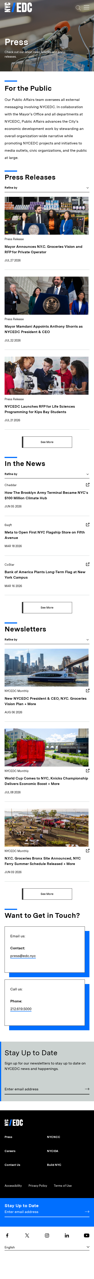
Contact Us (12, 1165)
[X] (27, 1235)
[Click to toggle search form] (78, 7)
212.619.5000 (20, 1009)
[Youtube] (86, 1235)
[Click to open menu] (86, 7)
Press (8, 1137)
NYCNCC (53, 1137)
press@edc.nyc (23, 956)
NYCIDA (52, 1151)
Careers (10, 1151)
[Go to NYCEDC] (14, 1121)
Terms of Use (63, 1185)
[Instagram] (47, 1235)
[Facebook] (7, 1235)
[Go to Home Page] (18, 7)
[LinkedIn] (67, 1235)
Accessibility (13, 1185)
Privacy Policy (38, 1185)
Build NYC (54, 1165)
